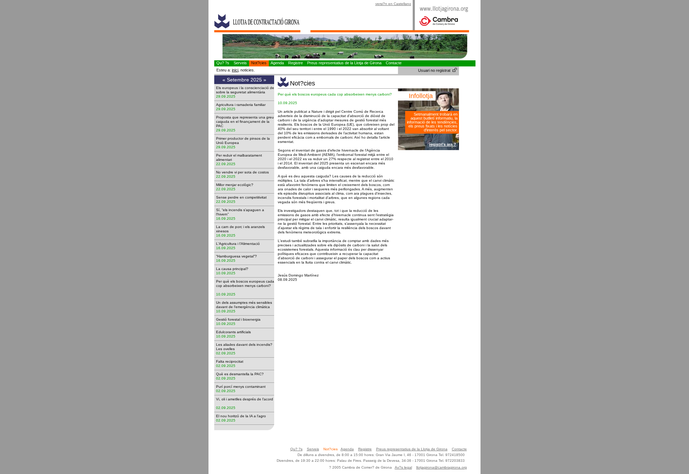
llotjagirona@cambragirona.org (441, 467)
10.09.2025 (225, 273)
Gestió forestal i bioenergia (240, 319)
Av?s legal (403, 467)
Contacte (394, 63)
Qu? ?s (222, 63)
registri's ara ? (442, 144)
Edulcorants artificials (235, 332)
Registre (295, 63)
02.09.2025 (225, 353)
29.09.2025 (225, 96)
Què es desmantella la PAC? (242, 374)
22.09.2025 (225, 164)
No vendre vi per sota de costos (244, 172)
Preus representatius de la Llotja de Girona (344, 63)
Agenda (277, 63)
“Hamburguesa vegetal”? (238, 256)
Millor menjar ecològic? (237, 185)
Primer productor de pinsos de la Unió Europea (243, 140)
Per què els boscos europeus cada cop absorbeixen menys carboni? (245, 285)
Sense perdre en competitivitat (243, 197)
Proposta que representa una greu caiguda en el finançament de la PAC (245, 121)
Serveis (240, 63)
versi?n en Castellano (393, 4)
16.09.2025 (225, 218)
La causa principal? (234, 269)
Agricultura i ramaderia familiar (243, 105)
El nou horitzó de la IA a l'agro (243, 416)
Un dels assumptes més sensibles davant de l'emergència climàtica (245, 305)
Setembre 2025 (245, 80)
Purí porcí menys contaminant (243, 387)
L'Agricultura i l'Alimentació (240, 244)
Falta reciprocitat (232, 361)
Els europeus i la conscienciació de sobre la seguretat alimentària (245, 90)
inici (235, 70)
